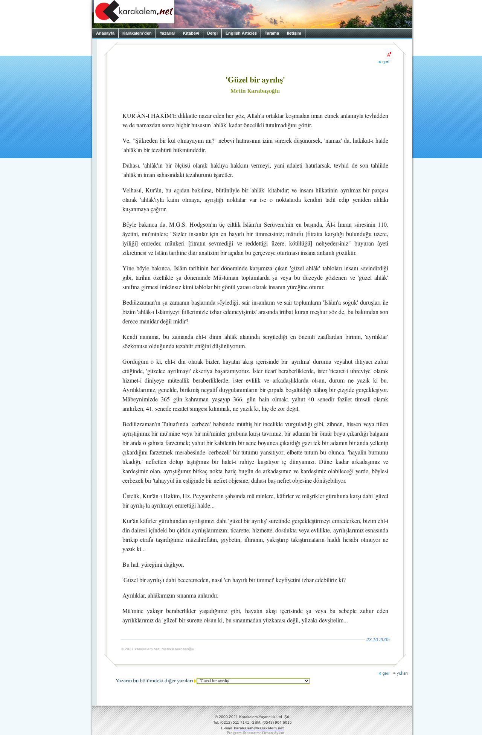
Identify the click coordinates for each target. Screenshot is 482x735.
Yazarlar (167, 33)
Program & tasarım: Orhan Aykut (255, 733)
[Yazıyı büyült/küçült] (388, 54)
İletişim (294, 33)
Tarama (272, 33)
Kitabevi (191, 33)
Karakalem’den (137, 33)
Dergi (212, 33)
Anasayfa (105, 33)
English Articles (241, 33)
